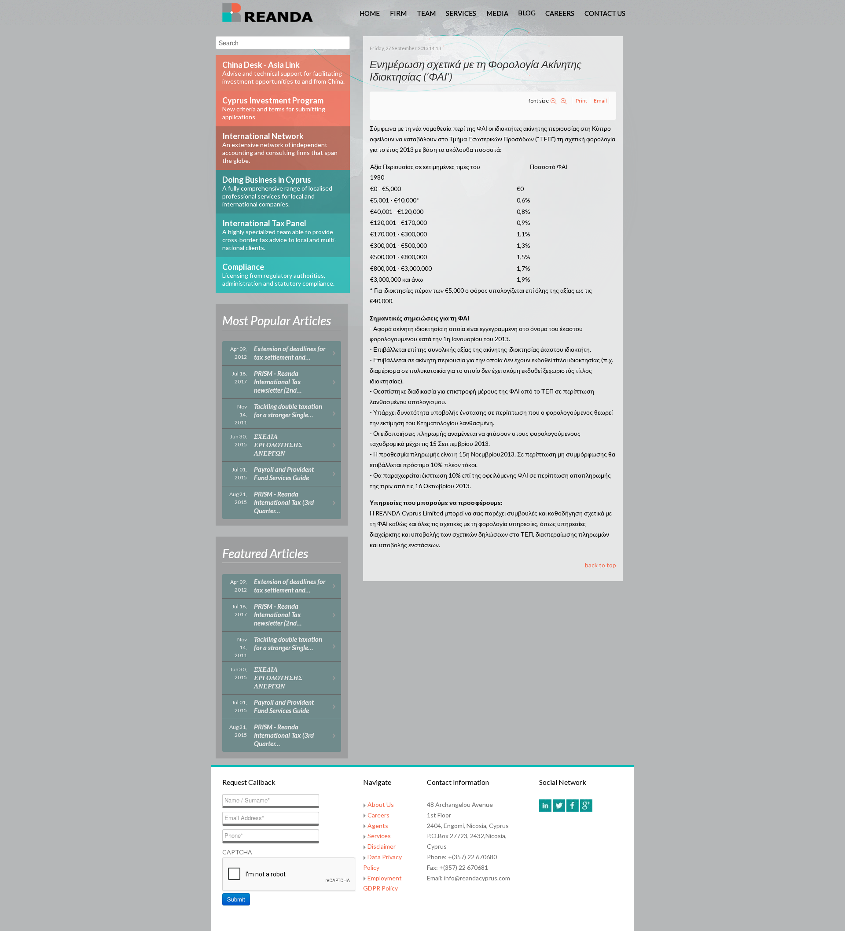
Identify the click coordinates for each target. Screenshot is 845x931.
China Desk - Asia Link (283, 72)
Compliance (278, 274)
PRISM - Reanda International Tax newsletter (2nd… (277, 381)
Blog (527, 13)
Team (426, 13)
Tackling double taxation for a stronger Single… (288, 410)
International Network (280, 147)
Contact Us (604, 13)
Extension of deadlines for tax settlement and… (289, 353)
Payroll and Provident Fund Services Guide (284, 473)
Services (461, 13)
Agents (377, 825)
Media (497, 13)
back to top (600, 565)
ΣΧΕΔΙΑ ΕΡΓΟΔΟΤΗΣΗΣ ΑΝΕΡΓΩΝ (278, 444)
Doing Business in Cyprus (277, 191)
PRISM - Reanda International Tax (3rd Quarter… (284, 502)
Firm (398, 13)
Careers (559, 13)
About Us (380, 804)
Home (370, 13)
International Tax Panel (279, 234)
